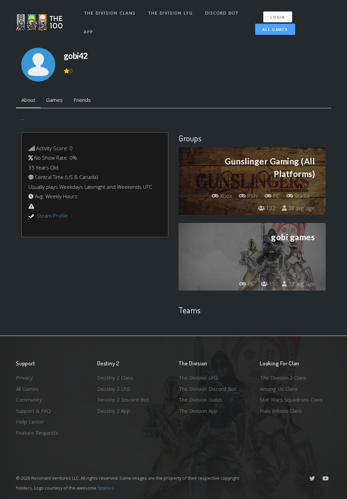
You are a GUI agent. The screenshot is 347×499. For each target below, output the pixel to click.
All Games (275, 29)
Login (277, 17)
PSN (252, 196)
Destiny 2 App (113, 410)
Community (29, 399)
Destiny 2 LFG (113, 388)
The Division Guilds (201, 399)
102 (270, 208)
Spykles (106, 488)
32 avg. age (301, 284)
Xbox (225, 196)
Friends (82, 99)
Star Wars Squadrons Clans (291, 399)
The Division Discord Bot (207, 388)
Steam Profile (52, 215)
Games (54, 99)
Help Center (30, 421)
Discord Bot (222, 13)
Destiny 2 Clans (115, 377)
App (88, 32)
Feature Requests (37, 432)
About (28, 99)
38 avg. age (301, 208)
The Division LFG (170, 13)
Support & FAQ (33, 410)
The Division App (198, 410)
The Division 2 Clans (283, 377)
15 (271, 284)
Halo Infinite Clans (281, 410)
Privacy (24, 377)
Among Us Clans (279, 388)
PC (275, 196)
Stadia (301, 196)
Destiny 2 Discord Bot (123, 399)
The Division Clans (110, 13)
